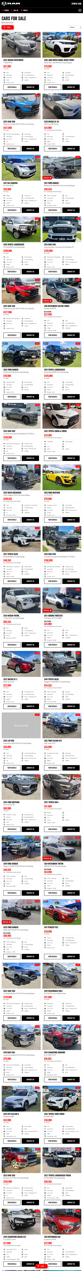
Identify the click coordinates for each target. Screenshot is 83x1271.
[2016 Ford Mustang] (61, 477)
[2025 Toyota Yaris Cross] (61, 1099)
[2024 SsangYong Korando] (61, 1037)
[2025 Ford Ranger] (21, 354)
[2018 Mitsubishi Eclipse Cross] (61, 291)
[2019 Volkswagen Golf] (61, 976)
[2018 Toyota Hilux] (61, 664)
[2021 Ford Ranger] (61, 168)
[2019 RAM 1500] (21, 1037)
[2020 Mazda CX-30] (61, 106)
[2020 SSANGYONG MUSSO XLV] (21, 1222)
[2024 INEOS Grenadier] (21, 477)
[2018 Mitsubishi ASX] (61, 1222)
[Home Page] (11, 4)
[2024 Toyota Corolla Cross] (61, 416)
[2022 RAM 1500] (21, 976)
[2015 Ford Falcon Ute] (61, 725)
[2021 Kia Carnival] (21, 168)
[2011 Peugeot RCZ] (61, 912)
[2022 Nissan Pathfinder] (21, 45)
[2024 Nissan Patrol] (21, 600)
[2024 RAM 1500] (61, 229)
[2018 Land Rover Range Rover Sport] (61, 45)
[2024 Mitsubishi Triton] (61, 848)
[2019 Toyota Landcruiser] (61, 354)
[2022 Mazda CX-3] (21, 664)
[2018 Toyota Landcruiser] (21, 229)
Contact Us (30, 87)
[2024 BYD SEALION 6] (21, 1099)
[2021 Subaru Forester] (61, 600)
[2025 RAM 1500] (21, 106)
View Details (12, 87)
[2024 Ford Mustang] (21, 787)
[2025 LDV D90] (21, 725)
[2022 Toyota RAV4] (61, 787)
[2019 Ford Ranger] (21, 848)
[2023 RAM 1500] (21, 1160)
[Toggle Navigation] (79, 10)
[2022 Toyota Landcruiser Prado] (61, 1160)
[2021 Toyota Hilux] (21, 539)
